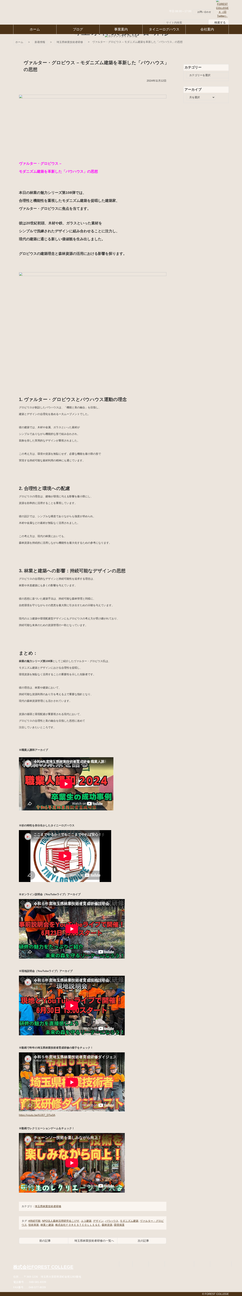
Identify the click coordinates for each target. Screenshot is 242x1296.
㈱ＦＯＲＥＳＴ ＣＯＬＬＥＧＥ (30, 12)
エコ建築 (86, 1220)
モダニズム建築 (129, 1220)
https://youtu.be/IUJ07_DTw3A (37, 1115)
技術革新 (33, 1224)
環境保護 (119, 1224)
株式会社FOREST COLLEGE (43, 1266)
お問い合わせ (204, 12)
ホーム (19, 42)
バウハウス (111, 1220)
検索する (220, 22)
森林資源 (107, 1224)
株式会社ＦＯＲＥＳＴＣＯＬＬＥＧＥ (77, 1224)
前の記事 (45, 1240)
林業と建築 (47, 1224)
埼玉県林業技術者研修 (70, 42)
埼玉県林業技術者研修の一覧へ (94, 1240)
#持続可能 (34, 1220)
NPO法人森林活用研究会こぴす (60, 1220)
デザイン (98, 1220)
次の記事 (143, 1240)
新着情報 (40, 42)
